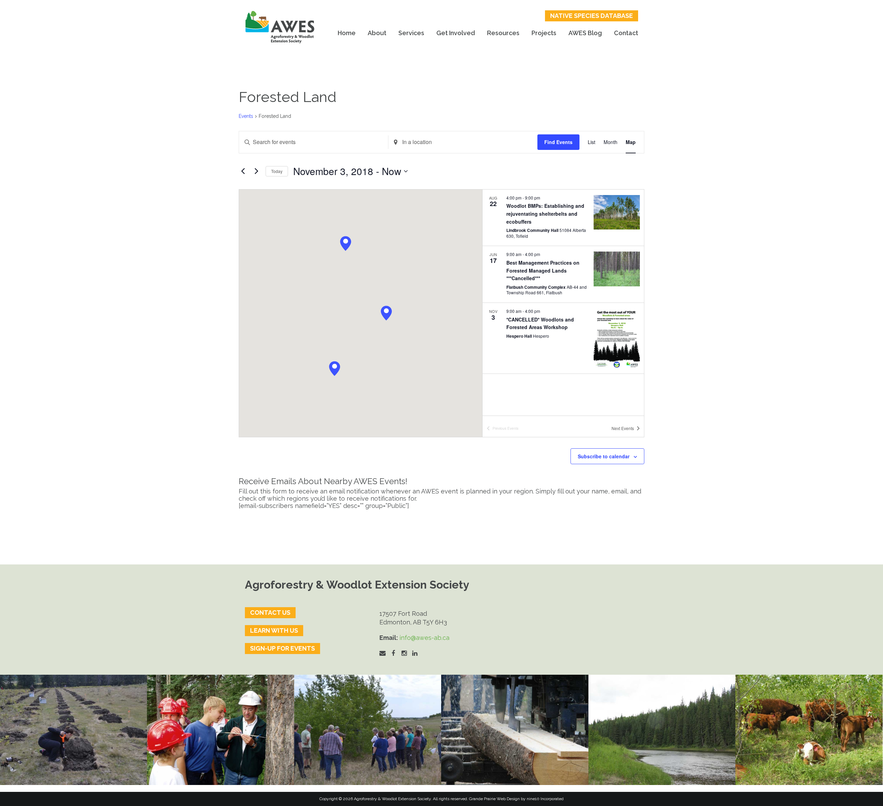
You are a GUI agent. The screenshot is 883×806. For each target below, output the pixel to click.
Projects (544, 33)
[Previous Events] (243, 171)
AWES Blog (585, 33)
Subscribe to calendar (603, 456)
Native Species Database (591, 15)
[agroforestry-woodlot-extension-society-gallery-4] (808, 730)
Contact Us (270, 612)
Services (411, 33)
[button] (334, 368)
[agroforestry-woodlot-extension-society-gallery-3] (661, 730)
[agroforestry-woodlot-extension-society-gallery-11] (73, 730)
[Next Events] (256, 171)
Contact (626, 33)
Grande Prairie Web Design (494, 798)
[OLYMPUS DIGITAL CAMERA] (220, 730)
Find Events (558, 142)
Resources (503, 33)
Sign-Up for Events (282, 648)
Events (246, 116)
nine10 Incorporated (545, 798)
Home (347, 33)
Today (276, 171)
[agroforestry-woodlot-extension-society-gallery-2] (514, 730)
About (377, 33)
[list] (563, 302)
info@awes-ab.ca (424, 637)
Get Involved (455, 33)
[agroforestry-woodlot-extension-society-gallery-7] (367, 730)
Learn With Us (274, 630)
